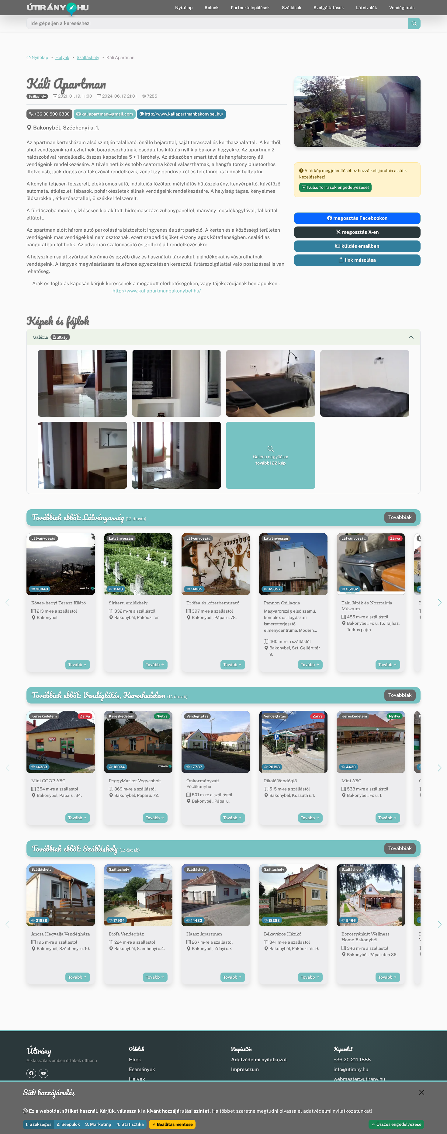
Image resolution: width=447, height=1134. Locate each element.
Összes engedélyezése (398, 1124)
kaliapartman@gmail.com (107, 114)
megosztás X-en (360, 232)
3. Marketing (98, 1124)
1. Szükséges (38, 1124)
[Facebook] (31, 1073)
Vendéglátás (401, 7)
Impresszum (245, 1069)
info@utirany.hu (351, 1069)
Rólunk (212, 7)
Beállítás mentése (174, 1124)
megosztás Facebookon (359, 218)
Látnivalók (366, 7)
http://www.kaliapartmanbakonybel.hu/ (183, 114)
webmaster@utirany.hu (359, 1079)
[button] (82, 383)
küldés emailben (359, 246)
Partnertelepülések (250, 7)
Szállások (291, 7)
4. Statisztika (130, 1124)
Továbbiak (400, 517)
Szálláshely (88, 57)
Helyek (62, 57)
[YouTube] (43, 1073)
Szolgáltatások (329, 7)
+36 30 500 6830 (51, 114)
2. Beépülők (68, 1124)
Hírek (135, 1060)
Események (142, 1069)
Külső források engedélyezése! (337, 187)
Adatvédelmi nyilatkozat (259, 1060)
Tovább (75, 664)
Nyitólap (183, 7)
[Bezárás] (422, 1092)
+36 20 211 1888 (352, 1060)
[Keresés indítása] (414, 23)
